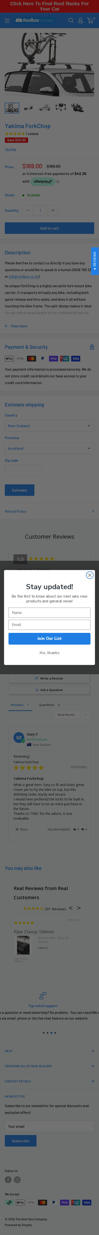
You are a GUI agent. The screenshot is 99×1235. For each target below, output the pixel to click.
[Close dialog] (89, 575)
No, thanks (49, 652)
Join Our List (49, 639)
